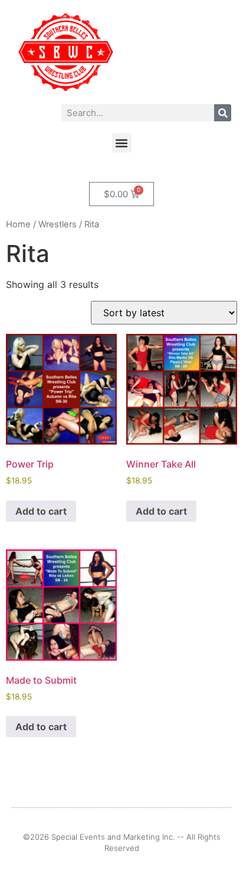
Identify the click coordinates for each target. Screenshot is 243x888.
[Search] (222, 112)
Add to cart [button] (41, 511)
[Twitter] (128, 869)
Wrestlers (57, 224)
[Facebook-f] (115, 869)
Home (18, 224)
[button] (122, 143)
